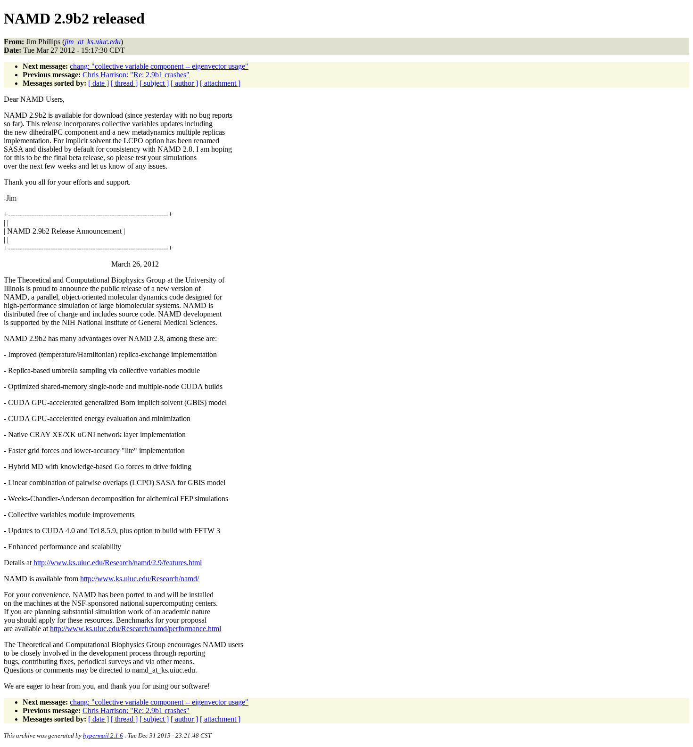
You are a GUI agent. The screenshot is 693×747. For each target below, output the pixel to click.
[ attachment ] (220, 83)
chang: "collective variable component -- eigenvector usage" (159, 66)
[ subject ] (154, 83)
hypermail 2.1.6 (103, 735)
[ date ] (98, 83)
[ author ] (184, 83)
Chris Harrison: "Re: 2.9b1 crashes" (136, 75)
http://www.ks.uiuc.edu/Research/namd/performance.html (135, 629)
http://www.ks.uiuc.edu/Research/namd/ (139, 579)
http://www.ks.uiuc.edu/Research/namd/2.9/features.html (117, 563)
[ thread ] (124, 83)
